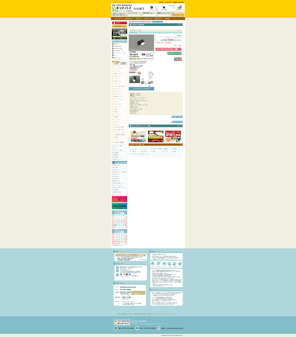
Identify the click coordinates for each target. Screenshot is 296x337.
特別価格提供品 (117, 46)
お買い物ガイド (129, 314)
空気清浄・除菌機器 (119, 142)
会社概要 (116, 189)
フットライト (118, 114)
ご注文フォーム (117, 169)
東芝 (154, 151)
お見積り (150, 314)
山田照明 (116, 157)
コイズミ (145, 148)
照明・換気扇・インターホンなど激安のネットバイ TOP (140, 21)
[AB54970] (141, 85)
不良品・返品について (119, 183)
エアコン (116, 55)
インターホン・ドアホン (120, 132)
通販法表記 (137, 314)
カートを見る (164, 314)
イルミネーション (119, 99)
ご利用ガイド (117, 174)
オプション (117, 122)
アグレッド (165, 151)
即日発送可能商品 (118, 48)
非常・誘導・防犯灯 (119, 127)
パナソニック (135, 148)
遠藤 (175, 148)
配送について (117, 180)
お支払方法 (116, 178)
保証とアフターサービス (119, 187)
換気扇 (116, 137)
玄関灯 (116, 111)
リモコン (117, 124)
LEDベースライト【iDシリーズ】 (118, 58)
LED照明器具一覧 (118, 50)
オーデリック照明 (157, 148)
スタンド (117, 101)
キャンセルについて (118, 185)
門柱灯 (116, 109)
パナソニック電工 (118, 145)
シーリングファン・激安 (119, 53)
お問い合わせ (117, 165)
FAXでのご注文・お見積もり (120, 171)
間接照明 (117, 116)
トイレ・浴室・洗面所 (120, 86)
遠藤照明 (116, 154)
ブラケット (117, 83)
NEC (175, 151)
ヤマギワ (134, 151)
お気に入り (157, 8)
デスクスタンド (118, 104)
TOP (119, 314)
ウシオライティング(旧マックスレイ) (140, 153)
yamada (144, 151)
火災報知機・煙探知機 (120, 134)
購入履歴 (156, 10)
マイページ (157, 6)
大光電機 (165, 148)
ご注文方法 (116, 176)
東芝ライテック (117, 159)
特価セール (116, 44)
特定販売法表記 (117, 192)
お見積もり (116, 167)
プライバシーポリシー (119, 194)
